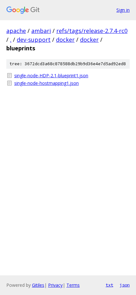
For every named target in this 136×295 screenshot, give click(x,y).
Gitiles (38, 285)
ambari (41, 31)
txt (109, 285)
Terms (73, 285)
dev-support (34, 39)
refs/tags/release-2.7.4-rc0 (91, 31)
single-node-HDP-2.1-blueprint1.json (51, 75)
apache (16, 31)
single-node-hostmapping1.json (46, 83)
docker (65, 39)
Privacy (55, 285)
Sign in (123, 10)
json (125, 285)
